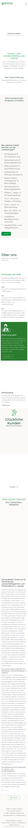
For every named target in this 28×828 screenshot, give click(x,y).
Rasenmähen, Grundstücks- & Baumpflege (11, 180)
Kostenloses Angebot (14, 33)
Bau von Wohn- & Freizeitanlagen (12, 211)
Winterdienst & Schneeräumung (12, 155)
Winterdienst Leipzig (14, 821)
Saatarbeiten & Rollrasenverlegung (13, 173)
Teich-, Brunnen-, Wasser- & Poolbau (13, 199)
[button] (7, 356)
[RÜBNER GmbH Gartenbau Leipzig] (7, 3)
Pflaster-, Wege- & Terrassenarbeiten (12, 193)
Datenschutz (14, 825)
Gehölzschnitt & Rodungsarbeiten (12, 187)
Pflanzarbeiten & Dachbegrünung (12, 167)
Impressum (22, 823)
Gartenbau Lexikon (9, 823)
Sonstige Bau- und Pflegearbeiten (13, 226)
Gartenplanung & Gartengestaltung (12, 161)
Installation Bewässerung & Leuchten (11, 219)
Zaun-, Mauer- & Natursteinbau (11, 205)
